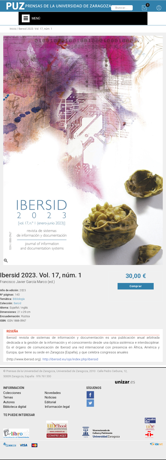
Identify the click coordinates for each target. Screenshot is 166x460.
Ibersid (17, 303)
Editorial (50, 402)
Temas (8, 397)
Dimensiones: (8, 312)
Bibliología (19, 299)
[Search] (159, 9)
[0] (144, 9)
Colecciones (12, 393)
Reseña (12, 331)
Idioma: (4, 307)
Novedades (53, 393)
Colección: (6, 303)
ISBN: (3, 320)
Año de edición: (9, 290)
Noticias (50, 397)
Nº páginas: (7, 294)
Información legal (57, 407)
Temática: (6, 299)
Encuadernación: (10, 316)
